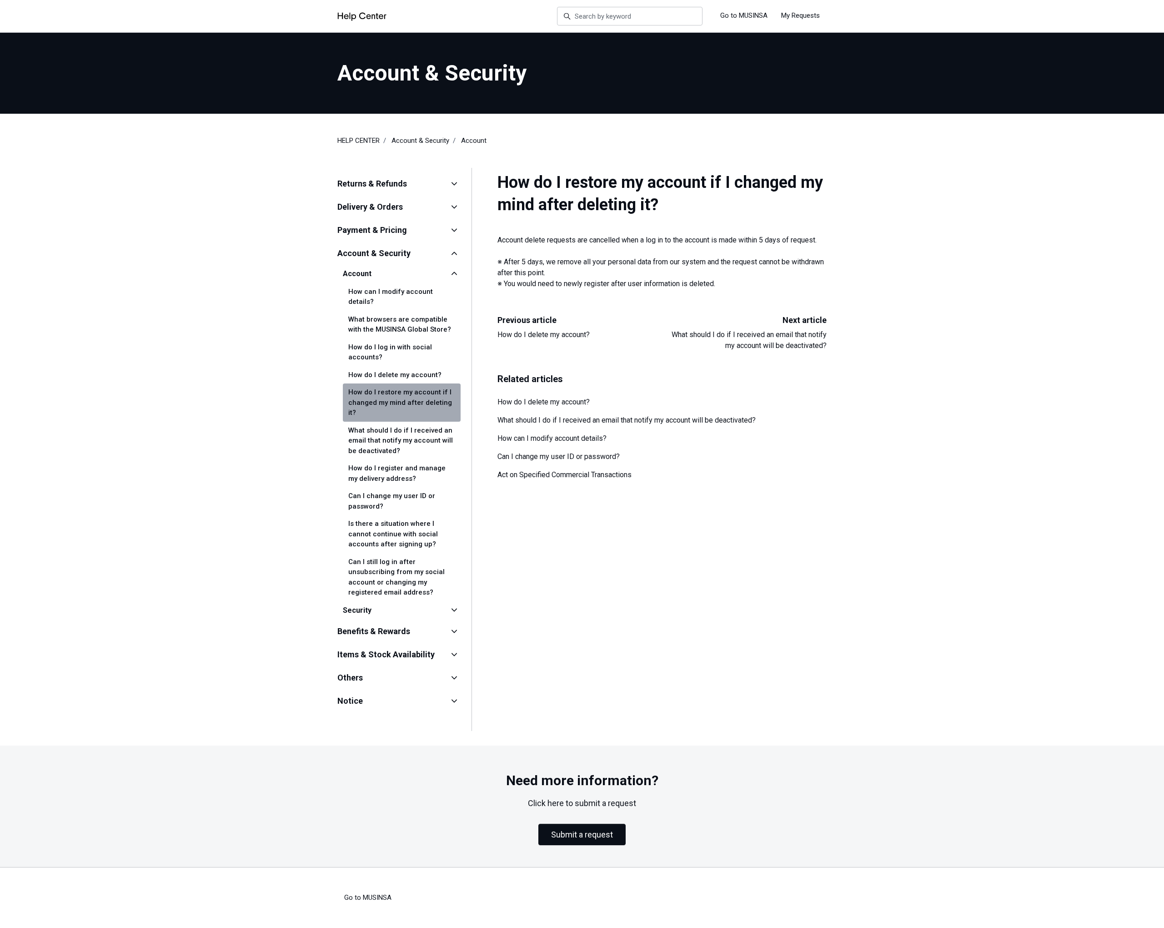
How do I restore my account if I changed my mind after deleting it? (400, 402)
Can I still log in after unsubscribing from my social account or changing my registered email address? (396, 577)
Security (357, 610)
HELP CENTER (358, 140)
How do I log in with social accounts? (390, 352)
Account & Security (420, 140)
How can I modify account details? (552, 438)
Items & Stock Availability (386, 654)
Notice (350, 701)
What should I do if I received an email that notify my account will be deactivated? (626, 420)
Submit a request (582, 834)
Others (350, 677)
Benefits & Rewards (373, 631)
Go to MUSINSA (744, 15)
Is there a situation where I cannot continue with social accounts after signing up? (393, 533)
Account (474, 140)
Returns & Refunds (372, 183)
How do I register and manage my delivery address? (397, 473)
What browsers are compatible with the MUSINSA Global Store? (399, 324)
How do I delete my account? (543, 334)
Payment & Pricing (372, 230)
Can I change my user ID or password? (558, 456)
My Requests (800, 15)
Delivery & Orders (370, 207)
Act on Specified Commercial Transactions (564, 474)
